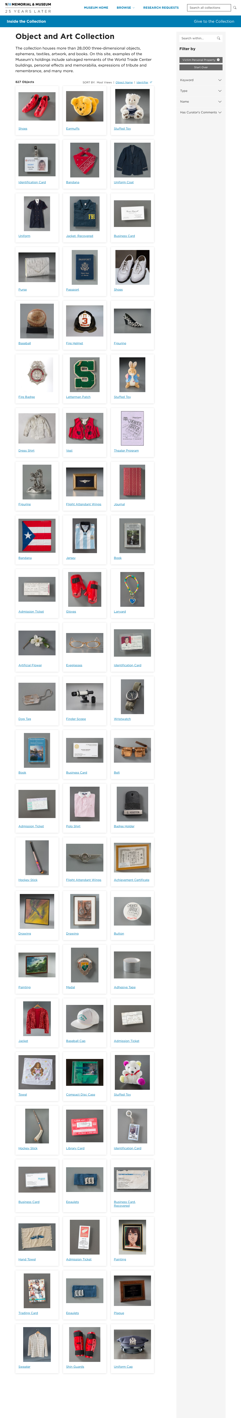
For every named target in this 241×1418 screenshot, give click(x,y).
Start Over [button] (201, 67)
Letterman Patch (78, 397)
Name (184, 101)
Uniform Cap (123, 1366)
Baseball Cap (75, 1041)
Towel (22, 1094)
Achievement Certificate (131, 880)
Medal (70, 987)
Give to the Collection (214, 21)
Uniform (24, 236)
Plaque (119, 1313)
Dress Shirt (26, 450)
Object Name (124, 82)
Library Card (75, 1148)
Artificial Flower (30, 665)
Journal (119, 504)
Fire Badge (26, 397)
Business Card (124, 236)
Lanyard (120, 611)
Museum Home (96, 7)
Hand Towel (27, 1259)
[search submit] (219, 38)
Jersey (71, 558)
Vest (69, 450)
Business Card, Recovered (125, 1203)
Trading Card (28, 1313)
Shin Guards (75, 1366)
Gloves (71, 611)
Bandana (72, 182)
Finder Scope (76, 719)
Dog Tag (24, 719)
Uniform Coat (124, 182)
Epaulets (72, 1202)
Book (118, 558)
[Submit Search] (235, 7)
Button (119, 933)
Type (183, 91)
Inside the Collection (26, 21)
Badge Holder (124, 826)
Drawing (24, 933)
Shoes (22, 128)
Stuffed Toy (122, 128)
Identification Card (32, 182)
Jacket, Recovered (79, 236)
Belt (117, 772)
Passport (72, 289)
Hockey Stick (27, 880)
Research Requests (161, 7)
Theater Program (126, 450)
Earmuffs (72, 128)
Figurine (120, 343)
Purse (22, 289)
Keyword (187, 80)
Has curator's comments (198, 112)
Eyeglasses (74, 665)
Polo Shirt (73, 826)
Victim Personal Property (199, 59)
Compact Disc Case (80, 1094)
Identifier (142, 82)
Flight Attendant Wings (83, 504)
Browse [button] (124, 7)
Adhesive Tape (125, 987)
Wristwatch (122, 719)
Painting (24, 987)
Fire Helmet (74, 343)
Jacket (23, 1041)
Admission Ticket (31, 611)
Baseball (24, 343)
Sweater (24, 1366)
